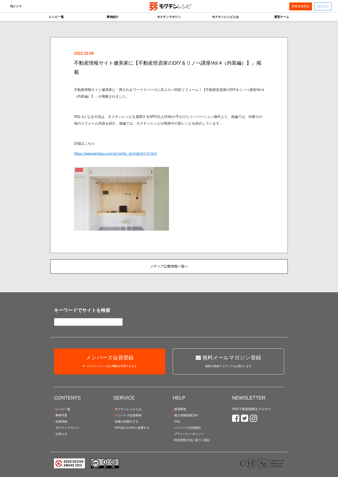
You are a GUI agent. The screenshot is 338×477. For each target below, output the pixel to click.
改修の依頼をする (127, 421)
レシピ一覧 (62, 409)
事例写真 (61, 415)
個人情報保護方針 (186, 415)
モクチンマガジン (67, 427)
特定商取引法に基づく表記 (192, 440)
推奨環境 (180, 409)
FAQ (177, 421)
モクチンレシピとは (128, 409)
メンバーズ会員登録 (128, 415)
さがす (17, 6)
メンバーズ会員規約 (187, 427)
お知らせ (61, 434)
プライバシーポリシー (189, 434)
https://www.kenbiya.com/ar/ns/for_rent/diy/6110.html (115, 153)
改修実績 (61, 421)
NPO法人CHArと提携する (132, 427)
